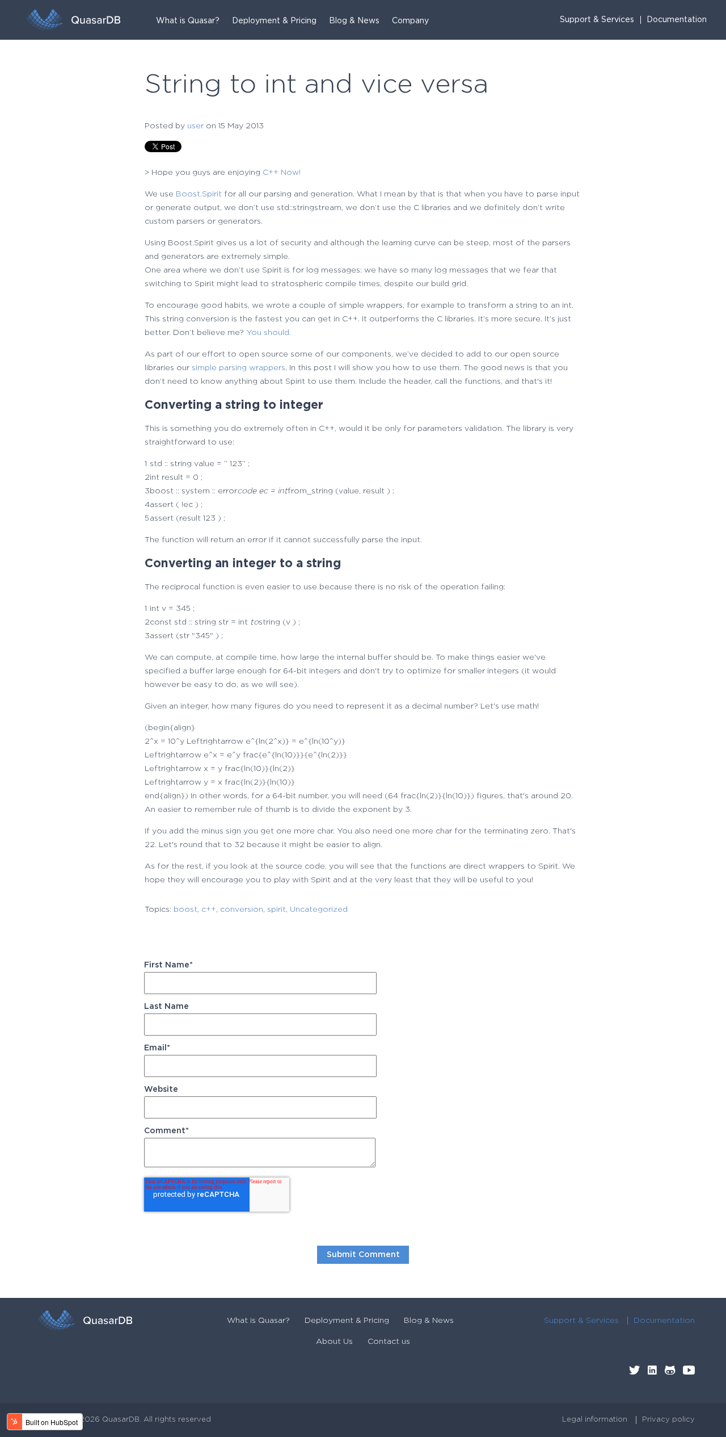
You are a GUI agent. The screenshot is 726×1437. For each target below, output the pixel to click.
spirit (276, 910)
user (195, 126)
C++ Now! (282, 173)
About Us (334, 1342)
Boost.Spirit (199, 194)
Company (410, 21)
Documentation (677, 20)
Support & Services (597, 20)
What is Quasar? (188, 21)
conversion (241, 910)
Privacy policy (668, 1419)
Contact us (389, 1342)
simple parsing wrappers (238, 368)
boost (185, 910)
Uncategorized (319, 910)
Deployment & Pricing (274, 21)
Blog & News (354, 21)
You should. (268, 333)
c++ (208, 910)
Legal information (594, 1419)
